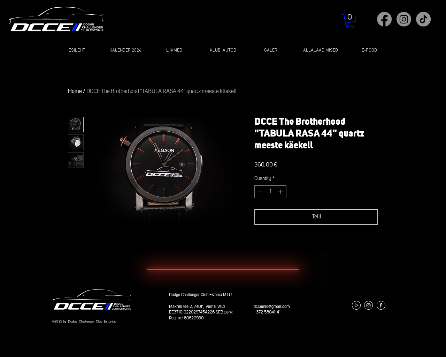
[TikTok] (423, 19)
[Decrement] (259, 192)
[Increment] (281, 192)
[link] (350, 21)
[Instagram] (404, 19)
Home (75, 91)
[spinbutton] (270, 192)
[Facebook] (384, 19)
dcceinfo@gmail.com (272, 307)
